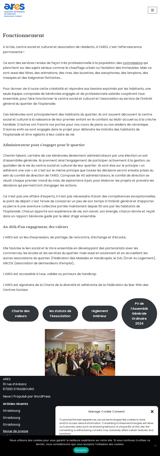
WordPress (42, 396)
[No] (155, 446)
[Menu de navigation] (152, 10)
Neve (7, 396)
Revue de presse (15, 431)
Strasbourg (11, 410)
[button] (152, 411)
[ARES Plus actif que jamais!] (14, 10)
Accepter (81, 450)
